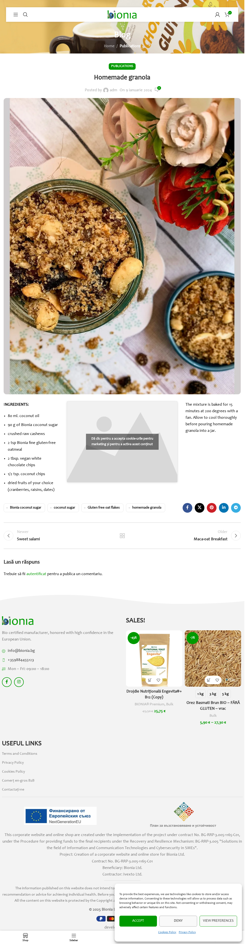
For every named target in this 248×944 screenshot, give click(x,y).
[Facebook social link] (187, 508)
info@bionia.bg (21, 651)
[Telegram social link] (236, 508)
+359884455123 (21, 660)
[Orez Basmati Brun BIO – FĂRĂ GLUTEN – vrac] (213, 658)
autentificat (36, 574)
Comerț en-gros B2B (18, 781)
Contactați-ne (13, 790)
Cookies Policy (167, 932)
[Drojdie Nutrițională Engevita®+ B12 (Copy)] (154, 658)
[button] (150, 680)
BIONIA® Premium (149, 704)
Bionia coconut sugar (25, 508)
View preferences (218, 921)
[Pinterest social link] (212, 508)
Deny (178, 921)
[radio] (200, 694)
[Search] (25, 14)
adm (113, 90)
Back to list (122, 536)
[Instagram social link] (19, 682)
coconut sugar (64, 508)
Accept (138, 921)
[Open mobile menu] (16, 14)
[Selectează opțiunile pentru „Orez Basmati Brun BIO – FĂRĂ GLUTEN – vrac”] (209, 680)
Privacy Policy (187, 932)
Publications (130, 46)
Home (109, 46)
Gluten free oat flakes (104, 508)
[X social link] (199, 508)
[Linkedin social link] (224, 508)
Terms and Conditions (19, 754)
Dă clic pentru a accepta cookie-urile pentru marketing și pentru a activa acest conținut (122, 441)
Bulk (169, 704)
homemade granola (146, 508)
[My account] (217, 14)
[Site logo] (122, 15)
